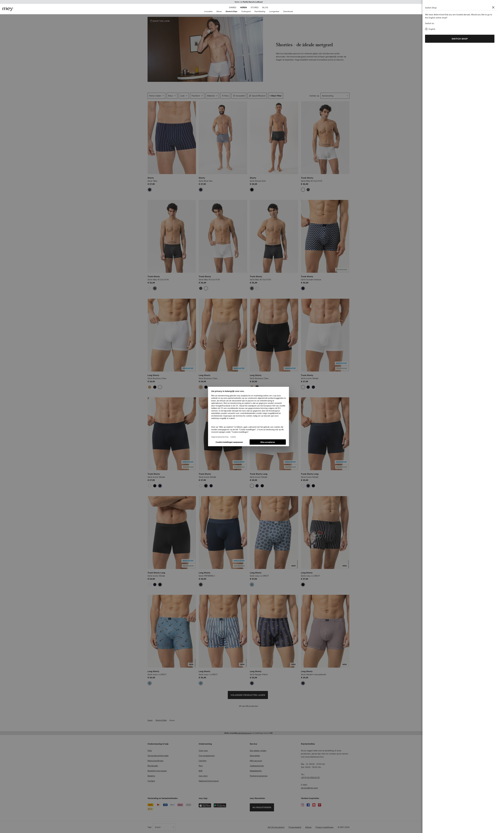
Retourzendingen (155, 760)
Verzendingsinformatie (158, 755)
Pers (201, 765)
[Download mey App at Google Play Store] (220, 805)
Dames (232, 7)
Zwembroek (288, 11)
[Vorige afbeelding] (151, 138)
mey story (203, 775)
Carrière (202, 760)
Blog (265, 7)
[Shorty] (172, 137)
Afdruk (308, 827)
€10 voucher (239, 2)
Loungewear (274, 11)
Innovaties (208, 11)
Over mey (203, 750)
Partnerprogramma (258, 775)
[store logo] (8, 9)
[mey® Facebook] (308, 804)
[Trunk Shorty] (325, 137)
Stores (254, 7)
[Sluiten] (493, 7)
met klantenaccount (244, 733)
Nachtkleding (259, 11)
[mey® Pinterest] (319, 804)
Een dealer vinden (258, 750)
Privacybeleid (294, 827)
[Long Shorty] (172, 335)
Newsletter (255, 755)
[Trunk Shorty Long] (325, 433)
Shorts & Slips (231, 11)
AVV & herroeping (276, 827)
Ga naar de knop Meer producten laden (155, 109)
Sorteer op (314, 95)
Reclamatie (153, 765)
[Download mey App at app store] (205, 805)
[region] (172, 137)
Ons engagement (207, 755)
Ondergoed (246, 11)
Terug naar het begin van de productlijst (171, 715)
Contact (151, 781)
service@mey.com (309, 788)
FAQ (150, 750)
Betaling (151, 775)
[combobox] (334, 96)
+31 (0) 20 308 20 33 (310, 777)
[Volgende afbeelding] (192, 138)
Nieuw (219, 11)
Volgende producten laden (248, 695)
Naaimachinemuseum (209, 781)
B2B (200, 770)
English (432, 29)
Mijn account (256, 760)
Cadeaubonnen (257, 765)
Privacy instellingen (325, 827)
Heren (243, 7)
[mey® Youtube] (313, 804)
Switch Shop (460, 38)
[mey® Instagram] (302, 804)
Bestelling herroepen (157, 770)
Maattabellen (256, 770)
